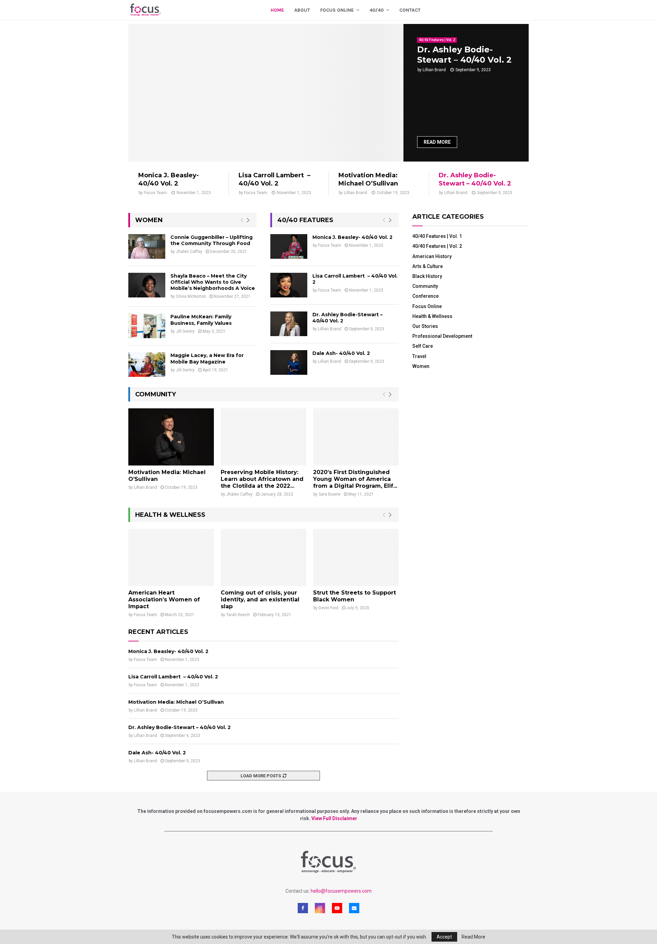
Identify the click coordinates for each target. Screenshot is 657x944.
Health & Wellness (432, 316)
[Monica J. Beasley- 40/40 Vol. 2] (288, 246)
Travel (419, 356)
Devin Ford (328, 607)
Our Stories (425, 326)
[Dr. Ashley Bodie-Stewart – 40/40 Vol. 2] (265, 93)
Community (425, 286)
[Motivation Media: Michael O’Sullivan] (171, 436)
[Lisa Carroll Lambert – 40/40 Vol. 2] (288, 285)
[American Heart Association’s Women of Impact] (171, 557)
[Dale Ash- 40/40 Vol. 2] (288, 362)
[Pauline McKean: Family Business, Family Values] (146, 326)
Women (420, 366)
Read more (437, 142)
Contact (410, 10)
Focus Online (427, 306)
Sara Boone (329, 494)
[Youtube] (337, 908)
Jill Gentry (185, 331)
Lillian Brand (434, 69)
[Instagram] (320, 908)
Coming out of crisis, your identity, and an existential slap (260, 599)
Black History (427, 276)
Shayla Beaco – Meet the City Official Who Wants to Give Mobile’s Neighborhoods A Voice (212, 282)
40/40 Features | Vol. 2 (437, 40)
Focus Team (155, 192)
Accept (444, 937)
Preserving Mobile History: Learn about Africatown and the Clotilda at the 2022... (262, 479)
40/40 (377, 10)
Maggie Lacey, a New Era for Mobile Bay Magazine (207, 358)
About (302, 10)
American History (432, 256)
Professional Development (442, 336)
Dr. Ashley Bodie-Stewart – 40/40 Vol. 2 (464, 54)
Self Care (422, 346)
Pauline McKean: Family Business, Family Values (201, 320)
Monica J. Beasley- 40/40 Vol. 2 (168, 179)
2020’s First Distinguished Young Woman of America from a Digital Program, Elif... (355, 479)
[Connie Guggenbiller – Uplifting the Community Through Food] (146, 246)
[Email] (354, 908)
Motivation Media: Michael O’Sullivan (368, 179)
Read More (473, 936)
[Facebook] (303, 908)
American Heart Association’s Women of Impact (164, 599)
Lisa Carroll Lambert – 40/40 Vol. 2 (274, 179)
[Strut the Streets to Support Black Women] (356, 557)
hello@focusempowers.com (341, 891)
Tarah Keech (238, 614)
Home (277, 10)
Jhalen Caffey (189, 251)
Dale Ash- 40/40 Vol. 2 (341, 353)
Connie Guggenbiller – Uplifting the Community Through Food (211, 240)
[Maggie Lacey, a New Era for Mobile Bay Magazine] (146, 364)
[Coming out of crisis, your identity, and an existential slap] (263, 557)
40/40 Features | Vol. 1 (437, 236)
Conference (425, 296)
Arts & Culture (427, 266)
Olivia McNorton (191, 296)
